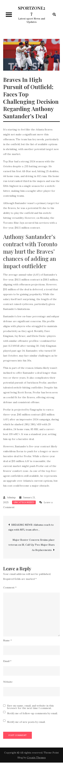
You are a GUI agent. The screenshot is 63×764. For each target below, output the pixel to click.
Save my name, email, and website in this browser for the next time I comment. (30, 706)
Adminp (11, 497)
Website (8, 681)
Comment (9, 587)
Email (7, 661)
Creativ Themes (36, 757)
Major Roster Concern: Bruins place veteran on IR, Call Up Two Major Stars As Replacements (31, 545)
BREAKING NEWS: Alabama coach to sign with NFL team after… (31, 527)
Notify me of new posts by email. (26, 722)
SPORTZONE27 (31, 10)
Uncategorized (23, 502)
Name (7, 640)
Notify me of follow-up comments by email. (32, 713)
